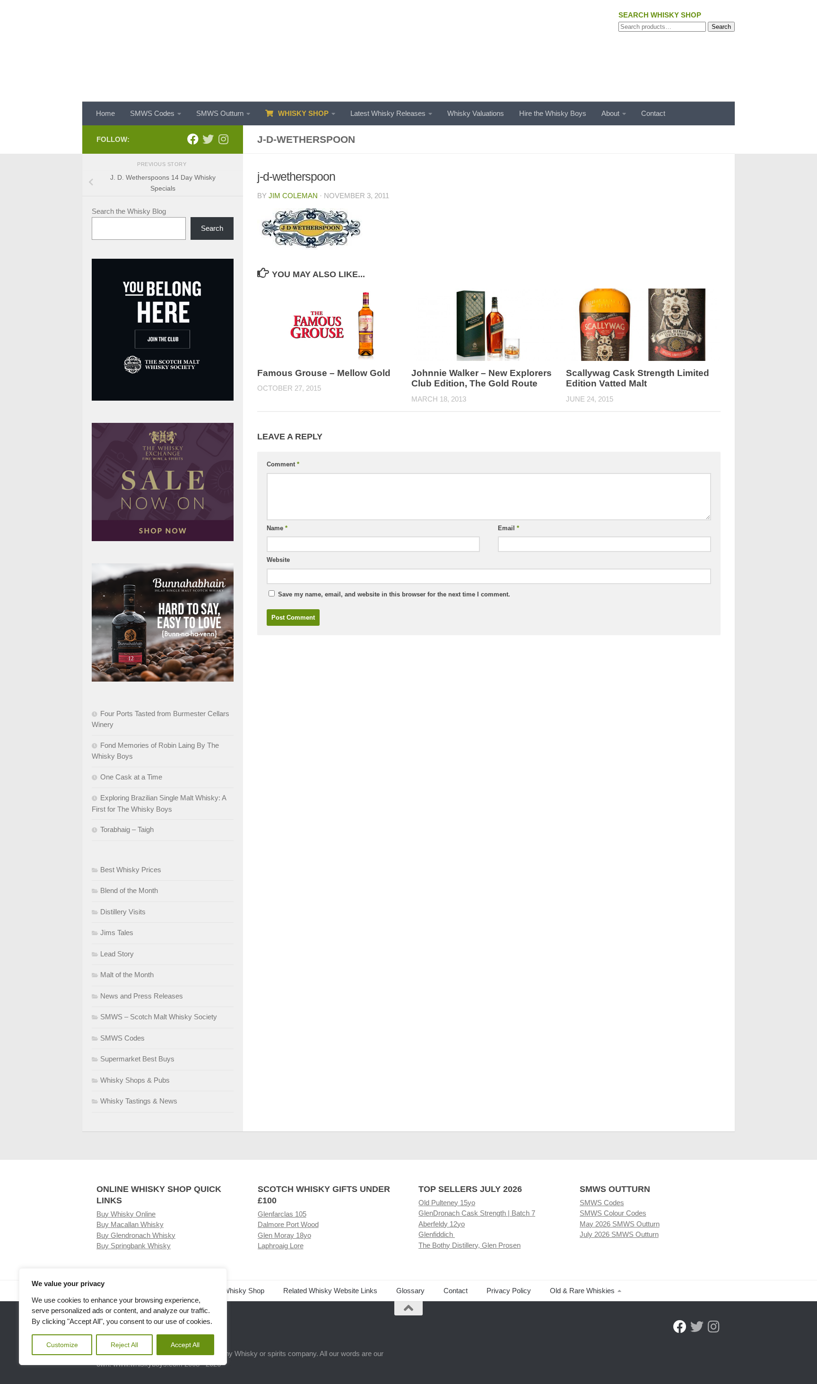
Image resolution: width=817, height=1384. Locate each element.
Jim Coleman (293, 196)
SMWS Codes (152, 113)
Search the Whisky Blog (129, 211)
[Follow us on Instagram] (223, 139)
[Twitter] (208, 139)
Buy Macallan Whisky (130, 1224)
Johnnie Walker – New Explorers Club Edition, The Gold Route (481, 378)
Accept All (185, 1345)
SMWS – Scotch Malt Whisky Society (158, 1017)
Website (278, 559)
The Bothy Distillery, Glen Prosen (469, 1245)
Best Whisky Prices (130, 870)
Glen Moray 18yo (284, 1235)
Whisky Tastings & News (138, 1101)
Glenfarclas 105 (282, 1214)
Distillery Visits (123, 912)
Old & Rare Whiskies (582, 1291)
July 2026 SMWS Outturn (619, 1234)
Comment (283, 464)
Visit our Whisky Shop (230, 1291)
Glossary (410, 1291)
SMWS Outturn (219, 113)
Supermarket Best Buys (137, 1059)
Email (508, 528)
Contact (653, 113)
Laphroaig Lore (281, 1246)
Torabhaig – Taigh (127, 829)
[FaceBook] (193, 139)
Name (277, 528)
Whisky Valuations (475, 113)
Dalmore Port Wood (288, 1224)
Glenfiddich (436, 1234)
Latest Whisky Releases (388, 113)
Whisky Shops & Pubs (135, 1080)
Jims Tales (116, 933)
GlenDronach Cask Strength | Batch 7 (476, 1213)
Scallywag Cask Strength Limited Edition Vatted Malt (637, 378)
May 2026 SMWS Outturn (620, 1224)
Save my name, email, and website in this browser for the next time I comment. (394, 594)
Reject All (124, 1345)
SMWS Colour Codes (613, 1213)
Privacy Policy (509, 1291)
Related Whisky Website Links (330, 1291)
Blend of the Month (129, 890)
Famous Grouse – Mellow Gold (324, 373)
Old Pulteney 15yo (446, 1203)
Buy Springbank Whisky (133, 1246)
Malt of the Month (127, 975)
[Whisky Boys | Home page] (408, 50)
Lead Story (117, 954)
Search (721, 26)
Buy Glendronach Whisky (135, 1235)
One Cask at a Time (131, 777)
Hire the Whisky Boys (552, 113)
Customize (62, 1345)
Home (105, 113)
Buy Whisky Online (126, 1214)
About (610, 113)
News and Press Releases (141, 996)
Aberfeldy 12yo (441, 1224)
